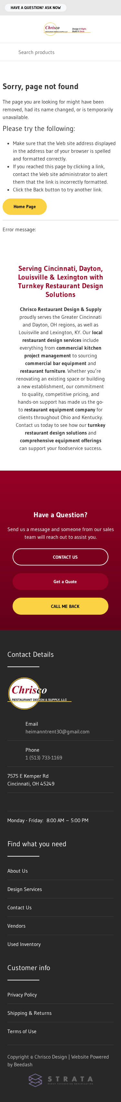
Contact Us (65, 557)
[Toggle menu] (9, 29)
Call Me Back (65, 606)
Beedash (23, 1064)
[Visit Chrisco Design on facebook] (10, 802)
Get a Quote (65, 581)
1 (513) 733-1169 (43, 757)
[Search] (9, 52)
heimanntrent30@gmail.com (57, 731)
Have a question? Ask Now (36, 7)
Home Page (25, 206)
